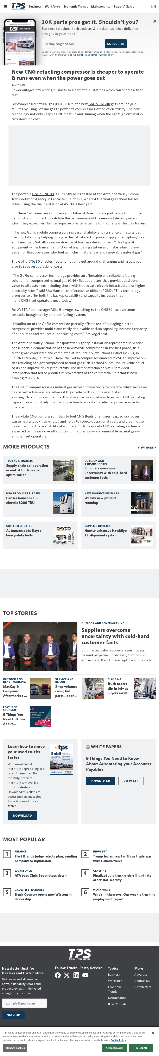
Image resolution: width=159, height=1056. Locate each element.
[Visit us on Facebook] (58, 975)
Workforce (23, 870)
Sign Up (13, 1015)
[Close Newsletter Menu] (154, 21)
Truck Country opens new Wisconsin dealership (43, 896)
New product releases (23, 493)
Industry (100, 851)
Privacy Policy (78, 54)
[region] (79, 1041)
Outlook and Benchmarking (96, 462)
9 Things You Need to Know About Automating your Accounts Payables (14, 719)
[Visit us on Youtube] (85, 975)
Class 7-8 (114, 679)
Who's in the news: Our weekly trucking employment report (124, 896)
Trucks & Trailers (20, 460)
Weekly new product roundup (101, 500)
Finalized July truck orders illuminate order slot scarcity (122, 877)
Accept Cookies (115, 1047)
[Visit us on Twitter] (67, 975)
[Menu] (5, 6)
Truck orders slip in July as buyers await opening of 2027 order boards (118, 689)
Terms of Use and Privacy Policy (101, 51)
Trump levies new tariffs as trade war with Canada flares (122, 858)
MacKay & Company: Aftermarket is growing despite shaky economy (15, 691)
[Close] (153, 1033)
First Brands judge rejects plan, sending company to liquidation (46, 858)
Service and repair (64, 680)
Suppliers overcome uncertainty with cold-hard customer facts (106, 473)
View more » (147, 447)
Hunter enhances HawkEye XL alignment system (106, 532)
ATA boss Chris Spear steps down (41, 875)
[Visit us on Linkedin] (76, 975)
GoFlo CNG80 (99, 103)
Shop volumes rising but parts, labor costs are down (67, 691)
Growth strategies (29, 889)
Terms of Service (99, 54)
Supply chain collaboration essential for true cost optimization (27, 470)
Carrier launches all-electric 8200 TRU (22, 500)
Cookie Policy (118, 1040)
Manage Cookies (15, 1047)
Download (22, 815)
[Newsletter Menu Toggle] (153, 6)
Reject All (141, 1047)
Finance (21, 851)
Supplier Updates (19, 526)
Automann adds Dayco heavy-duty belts (23, 532)
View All (131, 781)
